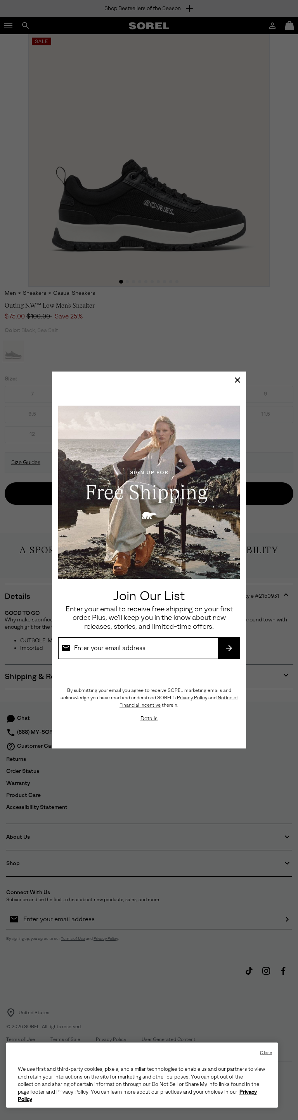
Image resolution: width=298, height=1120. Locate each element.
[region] (142, 1075)
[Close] (237, 380)
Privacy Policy (192, 697)
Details (149, 718)
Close (266, 1053)
